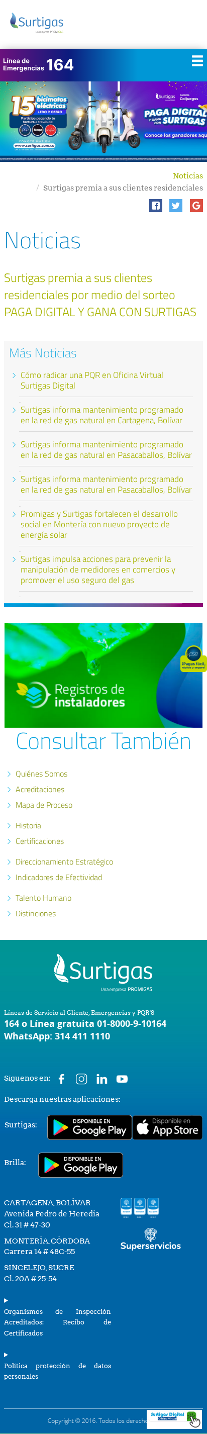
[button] (155, 205)
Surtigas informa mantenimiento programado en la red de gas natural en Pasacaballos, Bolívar (106, 449)
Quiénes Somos (41, 774)
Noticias (188, 175)
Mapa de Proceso (44, 805)
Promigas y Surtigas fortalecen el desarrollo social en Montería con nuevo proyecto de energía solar (99, 524)
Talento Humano (43, 898)
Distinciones (36, 913)
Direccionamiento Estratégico (64, 861)
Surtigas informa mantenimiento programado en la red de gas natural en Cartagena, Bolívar (102, 415)
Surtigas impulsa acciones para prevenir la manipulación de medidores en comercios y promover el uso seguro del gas (98, 569)
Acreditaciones (40, 789)
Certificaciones (40, 841)
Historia (28, 825)
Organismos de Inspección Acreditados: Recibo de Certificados (57, 1322)
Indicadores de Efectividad (59, 877)
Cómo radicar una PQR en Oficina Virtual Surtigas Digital (92, 380)
